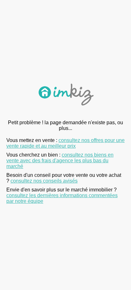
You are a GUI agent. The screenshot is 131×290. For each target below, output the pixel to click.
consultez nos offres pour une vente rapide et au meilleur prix (65, 143)
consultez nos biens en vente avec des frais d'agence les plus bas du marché (60, 160)
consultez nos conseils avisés (44, 181)
